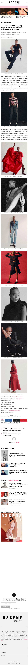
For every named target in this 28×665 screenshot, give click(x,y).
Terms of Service (11, 663)
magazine (19, 422)
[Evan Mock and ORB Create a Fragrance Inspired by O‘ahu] (7, 11)
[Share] (8, 420)
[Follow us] (26, 7)
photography (5, 424)
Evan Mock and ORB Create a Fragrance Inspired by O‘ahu (6, 17)
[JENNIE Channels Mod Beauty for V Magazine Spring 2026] (4, 494)
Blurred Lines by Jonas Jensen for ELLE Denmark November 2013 (18, 472)
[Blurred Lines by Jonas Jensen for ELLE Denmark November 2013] (4, 472)
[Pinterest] (23, 420)
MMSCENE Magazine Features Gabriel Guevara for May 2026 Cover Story (18, 484)
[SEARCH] (26, 3)
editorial (4, 422)
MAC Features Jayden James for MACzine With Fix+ (22, 17)
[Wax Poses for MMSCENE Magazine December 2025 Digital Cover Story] (4, 502)
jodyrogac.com (20, 398)
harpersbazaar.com (17, 396)
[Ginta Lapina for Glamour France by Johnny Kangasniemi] (4, 465)
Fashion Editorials (13, 480)
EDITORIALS (11, 422)
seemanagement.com (14, 410)
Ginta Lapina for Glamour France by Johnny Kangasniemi (17, 464)
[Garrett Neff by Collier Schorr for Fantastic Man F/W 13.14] (4, 455)
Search (26, 627)
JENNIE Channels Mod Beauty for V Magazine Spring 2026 (18, 493)
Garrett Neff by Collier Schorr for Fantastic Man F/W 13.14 (17, 455)
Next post (3, 508)
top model (14, 424)
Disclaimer (18, 663)
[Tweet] (16, 420)
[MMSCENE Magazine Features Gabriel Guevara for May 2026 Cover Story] (4, 485)
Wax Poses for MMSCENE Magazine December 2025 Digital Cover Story (17, 501)
